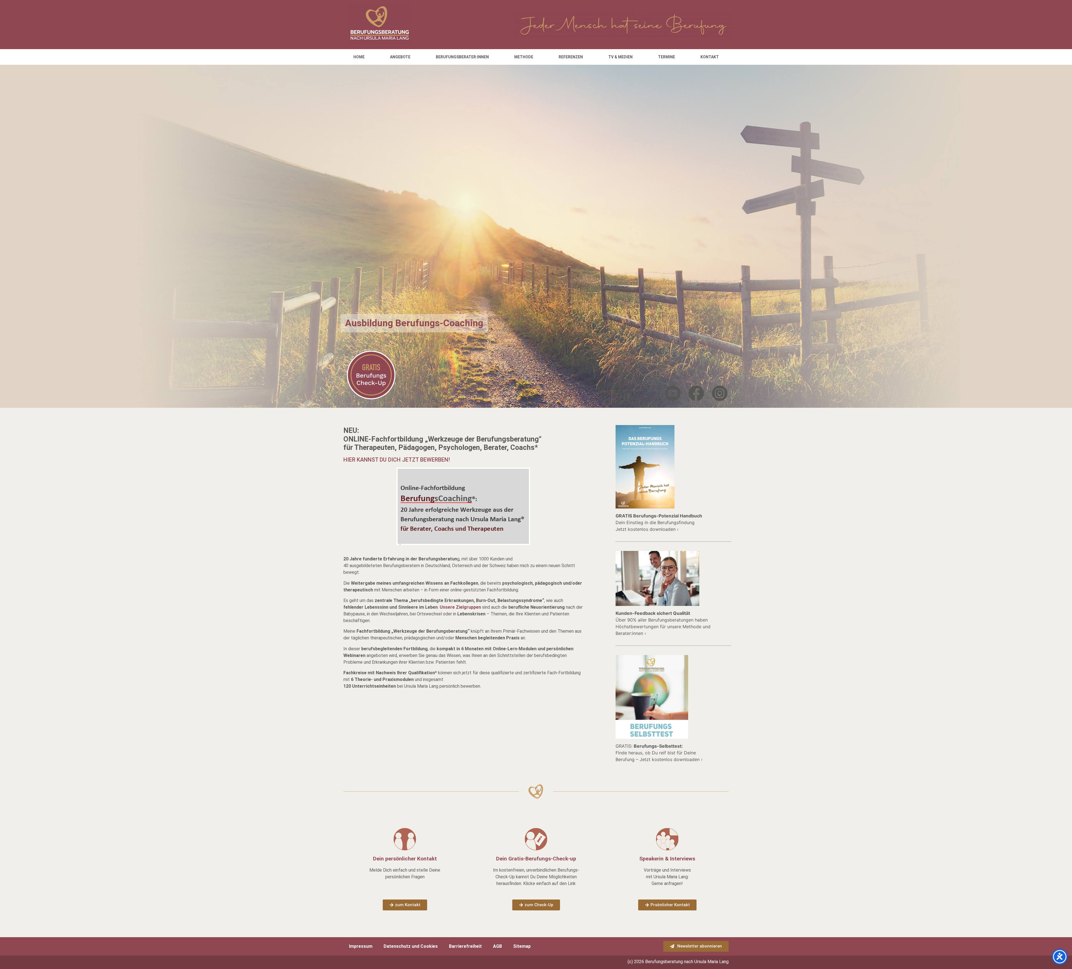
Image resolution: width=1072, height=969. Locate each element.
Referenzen (571, 57)
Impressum (360, 946)
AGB (497, 946)
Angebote (400, 57)
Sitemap (522, 946)
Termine (666, 57)
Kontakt (709, 57)
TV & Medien (620, 57)
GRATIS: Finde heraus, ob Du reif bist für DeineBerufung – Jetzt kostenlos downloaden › (659, 752)
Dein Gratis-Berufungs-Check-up (536, 858)
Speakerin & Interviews (667, 858)
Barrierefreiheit (465, 946)
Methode (523, 57)
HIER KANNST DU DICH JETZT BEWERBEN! (396, 459)
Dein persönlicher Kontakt (405, 858)
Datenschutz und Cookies (411, 946)
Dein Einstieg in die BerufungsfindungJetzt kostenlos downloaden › (659, 522)
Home (359, 57)
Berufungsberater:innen (462, 57)
